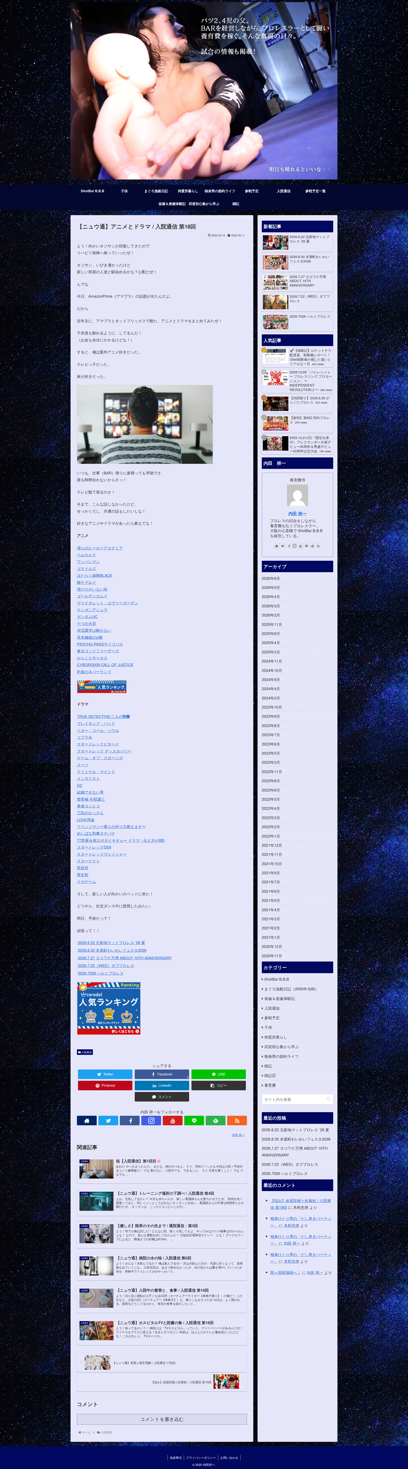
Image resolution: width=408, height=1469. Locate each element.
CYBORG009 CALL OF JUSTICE (105, 664)
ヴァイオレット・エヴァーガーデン (107, 603)
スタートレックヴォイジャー (102, 854)
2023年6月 (271, 744)
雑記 (268, 1065)
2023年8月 (271, 725)
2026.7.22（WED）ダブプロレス (106, 965)
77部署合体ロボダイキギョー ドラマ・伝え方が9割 (121, 840)
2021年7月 (271, 881)
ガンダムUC (87, 616)
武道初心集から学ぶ (281, 1046)
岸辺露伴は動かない (94, 630)
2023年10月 (272, 707)
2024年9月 (271, 679)
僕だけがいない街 (92, 589)
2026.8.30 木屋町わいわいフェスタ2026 (112, 950)
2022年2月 (271, 826)
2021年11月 (272, 854)
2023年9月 (271, 716)
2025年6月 (271, 633)
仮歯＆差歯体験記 (279, 998)
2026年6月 (271, 578)
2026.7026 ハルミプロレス (101, 973)
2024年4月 (271, 688)
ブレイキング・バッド (96, 723)
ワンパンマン (88, 561)
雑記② (270, 1075)
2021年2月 (271, 928)
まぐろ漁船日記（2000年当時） (291, 988)
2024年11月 (272, 661)
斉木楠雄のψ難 (90, 637)
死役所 (82, 867)
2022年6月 (271, 790)
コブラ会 (84, 737)
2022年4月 (271, 808)
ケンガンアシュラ (92, 609)
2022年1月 (271, 836)
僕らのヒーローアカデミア (100, 548)
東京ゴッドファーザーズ (98, 650)
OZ (79, 785)
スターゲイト (88, 860)
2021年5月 (271, 900)
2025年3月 (271, 652)
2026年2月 (271, 615)
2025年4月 (271, 642)
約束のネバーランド (94, 671)
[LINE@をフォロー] (194, 1120)
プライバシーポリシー (201, 1457)
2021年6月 (271, 891)
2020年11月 (272, 955)
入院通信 (86, 1052)
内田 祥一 (297, 513)
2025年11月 (272, 624)
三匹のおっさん (90, 812)
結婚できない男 (90, 792)
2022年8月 (271, 780)
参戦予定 (272, 1017)
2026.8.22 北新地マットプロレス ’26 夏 (111, 942)
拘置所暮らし (275, 1037)
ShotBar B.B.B (276, 979)
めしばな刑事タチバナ (96, 833)
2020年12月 (272, 946)
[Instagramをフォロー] (151, 1120)
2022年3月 (271, 817)
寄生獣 (82, 874)
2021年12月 (272, 845)
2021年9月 (271, 872)
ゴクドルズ (86, 568)
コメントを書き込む (162, 1419)
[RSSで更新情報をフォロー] (237, 1120)
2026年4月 (271, 596)
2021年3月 (271, 918)
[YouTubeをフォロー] (173, 1120)
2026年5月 (271, 587)
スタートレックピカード (98, 744)
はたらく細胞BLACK (94, 575)
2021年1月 (271, 937)
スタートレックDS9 (94, 847)
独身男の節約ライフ (281, 1056)
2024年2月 (271, 698)
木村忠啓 (291, 1225)
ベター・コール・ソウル (98, 730)
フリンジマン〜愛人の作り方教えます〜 (111, 826)
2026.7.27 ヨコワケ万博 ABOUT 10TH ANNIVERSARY (125, 957)
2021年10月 (272, 863)
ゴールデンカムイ (92, 596)
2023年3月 (271, 762)
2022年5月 (271, 799)
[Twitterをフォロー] (108, 1120)
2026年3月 (271, 605)
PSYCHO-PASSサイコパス (100, 644)
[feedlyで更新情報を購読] (215, 1120)
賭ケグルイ (86, 582)
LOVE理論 (85, 819)
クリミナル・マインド (96, 771)
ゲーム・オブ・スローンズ (100, 757)
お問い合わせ (229, 1457)
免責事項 (176, 1457)
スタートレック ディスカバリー (104, 751)
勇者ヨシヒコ (88, 806)
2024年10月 (272, 670)
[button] (329, 1099)
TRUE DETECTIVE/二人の (103, 716)
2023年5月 (271, 753)
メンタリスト (88, 778)
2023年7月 (271, 734)
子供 (268, 1027)
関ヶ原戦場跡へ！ (285, 1272)
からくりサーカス (92, 657)
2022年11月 (272, 771)
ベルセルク (86, 554)
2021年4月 (271, 909)
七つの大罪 (86, 623)
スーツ (82, 764)
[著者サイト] (87, 1120)
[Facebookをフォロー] (130, 1120)
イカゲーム (86, 881)
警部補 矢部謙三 (91, 799)
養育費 (270, 1085)
